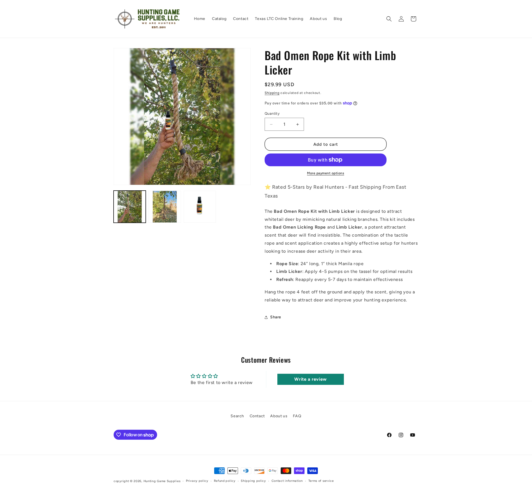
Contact (257, 416)
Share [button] (275, 317)
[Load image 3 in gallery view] (200, 207)
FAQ (297, 416)
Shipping (272, 93)
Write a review (310, 379)
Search (237, 416)
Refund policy (225, 481)
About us (278, 416)
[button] (389, 19)
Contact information (287, 481)
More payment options (325, 173)
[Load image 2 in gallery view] (165, 207)
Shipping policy (253, 481)
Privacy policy (197, 481)
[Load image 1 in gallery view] (130, 207)
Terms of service (321, 481)
